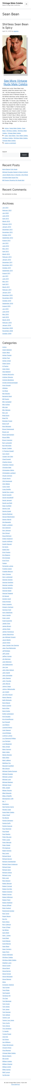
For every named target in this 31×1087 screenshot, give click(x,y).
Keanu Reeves (6, 697)
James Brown (6, 626)
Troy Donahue (6, 1028)
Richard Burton (7, 859)
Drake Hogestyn (7, 538)
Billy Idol (5, 407)
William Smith (6, 1067)
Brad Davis (5, 415)
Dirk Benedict (6, 522)
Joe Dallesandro (7, 664)
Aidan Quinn (6, 363)
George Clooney (7, 580)
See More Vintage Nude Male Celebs (15, 82)
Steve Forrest (6, 974)
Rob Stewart (6, 881)
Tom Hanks (6, 1006)
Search (4, 152)
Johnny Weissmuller (8, 689)
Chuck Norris (6, 478)
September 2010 (7, 303)
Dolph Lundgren (7, 525)
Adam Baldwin (7, 350)
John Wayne (6, 684)
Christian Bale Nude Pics (10, 177)
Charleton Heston (8, 465)
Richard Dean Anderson (10, 864)
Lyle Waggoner (7, 744)
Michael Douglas (7, 774)
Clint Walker (6, 484)
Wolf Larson (6, 1072)
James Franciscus (8, 632)
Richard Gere (6, 870)
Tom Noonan (6, 1012)
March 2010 (6, 320)
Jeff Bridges (6, 651)
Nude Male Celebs (15, 128)
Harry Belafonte (7, 612)
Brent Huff (5, 424)
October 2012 (6, 235)
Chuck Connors (7, 476)
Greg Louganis (7, 604)
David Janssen (7, 500)
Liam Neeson (6, 730)
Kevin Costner (6, 705)
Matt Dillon (5, 757)
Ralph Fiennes (6, 850)
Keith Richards (7, 700)
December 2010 (7, 295)
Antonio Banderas (8, 380)
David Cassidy (7, 495)
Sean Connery (6, 949)
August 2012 (6, 240)
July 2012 (5, 243)
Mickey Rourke (7, 790)
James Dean (6, 629)
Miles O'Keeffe (7, 796)
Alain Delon (6, 369)
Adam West (6, 352)
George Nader (6, 590)
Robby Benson (7, 883)
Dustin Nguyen (7, 544)
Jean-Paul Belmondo (9, 648)
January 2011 (6, 292)
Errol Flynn (5, 560)
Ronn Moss (5, 922)
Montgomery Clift (7, 798)
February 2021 (7, 210)
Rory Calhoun (6, 924)
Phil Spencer (6, 848)
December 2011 (7, 262)
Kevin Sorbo (6, 711)
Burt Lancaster (7, 443)
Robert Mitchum (7, 897)
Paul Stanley (6, 834)
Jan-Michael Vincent (8, 637)
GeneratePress (15, 1084)
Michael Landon (7, 777)
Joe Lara (5, 667)
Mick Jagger (6, 788)
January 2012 (6, 259)
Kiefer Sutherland (8, 714)
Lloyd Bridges (6, 733)
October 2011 (6, 268)
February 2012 (7, 257)
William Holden (7, 1061)
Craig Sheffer (6, 489)
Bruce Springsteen (8, 434)
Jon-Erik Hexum (7, 694)
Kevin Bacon (6, 703)
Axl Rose (5, 391)
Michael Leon (6, 779)
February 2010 (7, 322)
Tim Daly (5, 998)
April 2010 (5, 317)
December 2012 (7, 229)
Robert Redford (7, 902)
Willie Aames (6, 1069)
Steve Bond (6, 968)
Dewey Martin (6, 519)
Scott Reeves (6, 944)
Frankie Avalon (7, 569)
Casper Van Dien (7, 456)
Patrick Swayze (7, 826)
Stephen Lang (6, 963)
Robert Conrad (7, 886)
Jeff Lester (5, 653)
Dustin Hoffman (7, 541)
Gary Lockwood (7, 577)
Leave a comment (10, 143)
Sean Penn (5, 952)
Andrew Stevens (7, 377)
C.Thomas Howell (8, 451)
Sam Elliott (5, 933)
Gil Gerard (5, 596)
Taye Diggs (5, 990)
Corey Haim (6, 486)
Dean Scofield (6, 506)
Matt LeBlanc (6, 760)
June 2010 (5, 311)
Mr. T (4, 801)
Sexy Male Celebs (22, 135)
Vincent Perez (6, 1048)
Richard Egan (6, 867)
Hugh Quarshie (7, 621)
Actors (7, 128)
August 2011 (6, 273)
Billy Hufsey (6, 404)
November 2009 (7, 331)
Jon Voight (5, 692)
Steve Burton (6, 971)
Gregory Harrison (7, 607)
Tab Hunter (6, 987)
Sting (4, 982)
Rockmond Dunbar (8, 911)
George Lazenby (7, 585)
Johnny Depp (6, 686)
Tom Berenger (6, 1001)
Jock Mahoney (7, 662)
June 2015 (5, 216)
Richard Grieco (7, 872)
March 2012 (6, 254)
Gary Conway (6, 574)
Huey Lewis (6, 618)
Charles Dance (7, 462)
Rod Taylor (5, 913)
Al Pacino (5, 366)
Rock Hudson (6, 908)
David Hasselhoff (7, 497)
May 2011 (5, 281)
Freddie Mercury (7, 571)
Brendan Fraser (7, 421)
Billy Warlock (6, 410)
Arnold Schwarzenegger (10, 382)
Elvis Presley (6, 552)
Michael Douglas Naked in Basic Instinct (15, 172)
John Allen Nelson (8, 670)
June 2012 (5, 246)
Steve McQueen (7, 976)
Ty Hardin (5, 1031)
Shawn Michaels (7, 954)
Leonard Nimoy (7, 727)
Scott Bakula (6, 941)
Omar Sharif (6, 815)
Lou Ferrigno (6, 741)
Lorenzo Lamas (7, 736)
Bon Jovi (5, 413)
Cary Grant (5, 454)
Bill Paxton (5, 399)
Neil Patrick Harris (8, 807)
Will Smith (5, 1058)
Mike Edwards (6, 793)
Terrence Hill (6, 996)
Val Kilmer (5, 1039)
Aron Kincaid (6, 385)
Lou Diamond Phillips (9, 738)
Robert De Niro (7, 889)
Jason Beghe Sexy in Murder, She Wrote (15, 175)
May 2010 (5, 314)
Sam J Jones (6, 935)
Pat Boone (5, 818)
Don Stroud (6, 533)
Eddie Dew (5, 549)
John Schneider (7, 675)
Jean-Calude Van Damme (10, 645)
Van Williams (6, 1042)
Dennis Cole (6, 508)
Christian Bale (6, 467)
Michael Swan (6, 785)
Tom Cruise (6, 1004)
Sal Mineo (5, 930)
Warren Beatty (6, 1056)
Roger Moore (6, 916)
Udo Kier (5, 1037)
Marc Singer (6, 746)
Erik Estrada (6, 558)
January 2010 (6, 325)
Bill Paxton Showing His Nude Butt (13, 180)
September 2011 (7, 270)
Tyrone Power (6, 1034)
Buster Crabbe (7, 448)
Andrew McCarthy (8, 374)
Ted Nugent (6, 993)
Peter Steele (6, 845)
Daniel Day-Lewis (8, 492)
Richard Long (6, 875)
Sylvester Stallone (8, 985)
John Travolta (6, 681)
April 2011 (5, 284)
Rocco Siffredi (6, 905)
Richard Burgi (6, 856)
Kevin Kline (5, 708)
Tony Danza (6, 1026)
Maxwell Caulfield (8, 766)
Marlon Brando (7, 755)
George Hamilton (7, 582)
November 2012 (7, 232)
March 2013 (6, 221)
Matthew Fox (6, 763)
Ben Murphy (6, 393)
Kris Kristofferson (7, 719)
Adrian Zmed (6, 361)
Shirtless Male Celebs (21, 138)
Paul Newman (6, 829)
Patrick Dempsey (7, 820)
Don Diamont (6, 528)
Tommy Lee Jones (8, 1020)
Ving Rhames (6, 1050)
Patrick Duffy (6, 823)
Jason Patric (6, 642)
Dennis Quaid (6, 511)
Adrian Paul (6, 358)
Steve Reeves (6, 979)
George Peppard (7, 593)
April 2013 (5, 218)
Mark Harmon (6, 749)
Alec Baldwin (6, 372)
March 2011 (6, 287)
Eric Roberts (6, 555)
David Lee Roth (7, 503)
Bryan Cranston (7, 440)
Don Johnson (6, 530)
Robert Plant (6, 900)
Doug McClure (6, 536)
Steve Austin (6, 965)
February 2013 (7, 224)
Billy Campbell (6, 402)
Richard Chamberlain (9, 861)
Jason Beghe (6, 640)
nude (6, 135)
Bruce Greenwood (8, 429)
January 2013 (6, 227)
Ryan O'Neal (6, 927)
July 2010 (5, 309)
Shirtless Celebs (11, 131)
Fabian (4, 563)
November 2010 (7, 298)
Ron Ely (4, 919)
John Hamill (6, 673)
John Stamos (6, 678)
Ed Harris (5, 547)
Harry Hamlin (6, 615)
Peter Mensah (6, 842)
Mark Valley (6, 752)
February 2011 (6, 290)
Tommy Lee (6, 1017)
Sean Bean (12, 135)
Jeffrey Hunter (7, 656)
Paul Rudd (5, 831)
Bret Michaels (6, 426)
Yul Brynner (6, 1075)
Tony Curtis (6, 1023)
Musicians (5, 804)
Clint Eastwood (7, 481)
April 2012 (5, 251)
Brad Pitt (5, 418)
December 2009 (7, 328)
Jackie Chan (6, 623)
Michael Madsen (7, 782)
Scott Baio (5, 938)
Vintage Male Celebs (12, 3)
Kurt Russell (6, 722)
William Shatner (7, 1064)
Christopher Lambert (9, 473)
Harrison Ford (6, 610)
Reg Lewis (5, 853)
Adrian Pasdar (7, 355)
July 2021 (5, 207)
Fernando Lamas (7, 566)
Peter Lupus (6, 840)
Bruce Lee (5, 432)
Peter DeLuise (6, 837)
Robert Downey (7, 892)
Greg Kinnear (6, 601)
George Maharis (7, 588)
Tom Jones (5, 1009)
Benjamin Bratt (7, 396)
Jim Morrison (6, 659)
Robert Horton (7, 894)
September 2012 (7, 238)
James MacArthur (8, 634)
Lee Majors (5, 725)
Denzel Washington (8, 517)
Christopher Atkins (8, 470)
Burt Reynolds (6, 445)
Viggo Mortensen (7, 1045)
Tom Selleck (6, 1015)
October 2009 (6, 333)
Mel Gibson (6, 768)
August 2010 (6, 306)
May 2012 (5, 249)
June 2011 (5, 279)
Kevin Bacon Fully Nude (9, 169)
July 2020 (5, 213)
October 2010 (6, 301)
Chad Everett (6, 459)
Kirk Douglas (6, 716)
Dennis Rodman (7, 514)
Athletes (5, 388)
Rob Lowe (5, 878)
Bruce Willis (6, 437)
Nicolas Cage (6, 809)
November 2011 (7, 265)
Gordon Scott (6, 599)
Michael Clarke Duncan (9, 771)
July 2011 (5, 276)
